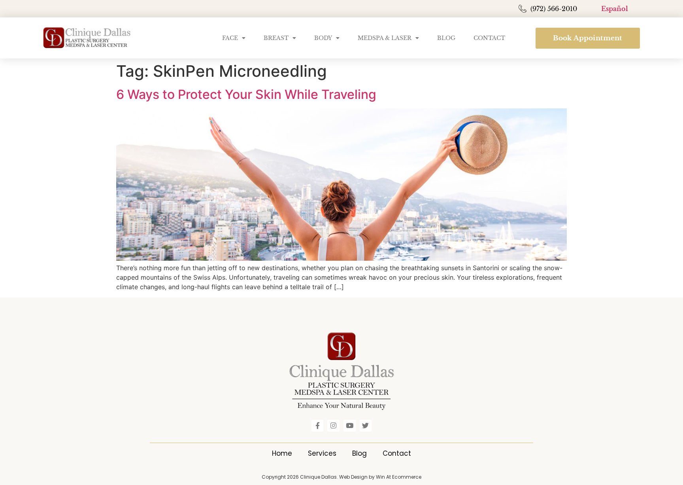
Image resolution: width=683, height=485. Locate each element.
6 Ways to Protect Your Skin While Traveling (246, 94)
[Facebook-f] (317, 426)
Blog (446, 38)
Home (282, 453)
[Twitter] (366, 426)
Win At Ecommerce (398, 477)
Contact (489, 38)
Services (322, 453)
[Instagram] (333, 426)
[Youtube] (349, 426)
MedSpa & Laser (384, 38)
